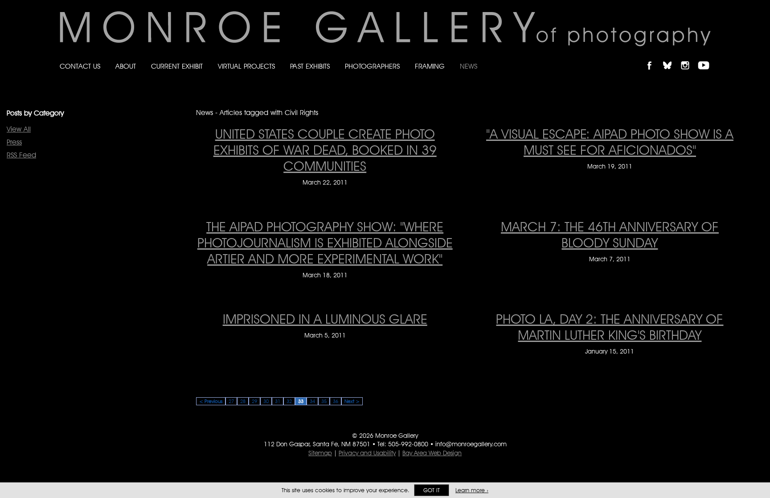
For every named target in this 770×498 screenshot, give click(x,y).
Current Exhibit (177, 66)
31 (277, 401)
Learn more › (471, 490)
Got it (431, 490)
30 (266, 401)
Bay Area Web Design (432, 453)
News (468, 66)
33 (300, 401)
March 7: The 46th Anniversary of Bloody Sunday (610, 234)
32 (289, 401)
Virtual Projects (246, 66)
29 (254, 401)
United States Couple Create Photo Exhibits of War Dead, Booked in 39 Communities (325, 150)
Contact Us (80, 66)
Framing (430, 66)
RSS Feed (21, 155)
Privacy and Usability (367, 453)
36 (335, 401)
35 (324, 401)
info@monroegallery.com (471, 444)
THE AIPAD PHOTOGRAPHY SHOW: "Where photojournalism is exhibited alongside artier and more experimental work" (325, 242)
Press (14, 142)
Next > (352, 401)
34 (312, 401)
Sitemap (320, 453)
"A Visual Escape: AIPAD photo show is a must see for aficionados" (609, 142)
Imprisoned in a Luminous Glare (325, 319)
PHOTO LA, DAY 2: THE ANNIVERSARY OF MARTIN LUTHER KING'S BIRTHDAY (609, 327)
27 (231, 401)
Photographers (372, 66)
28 (243, 401)
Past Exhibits (310, 66)
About (125, 66)
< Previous (210, 401)
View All (19, 129)
